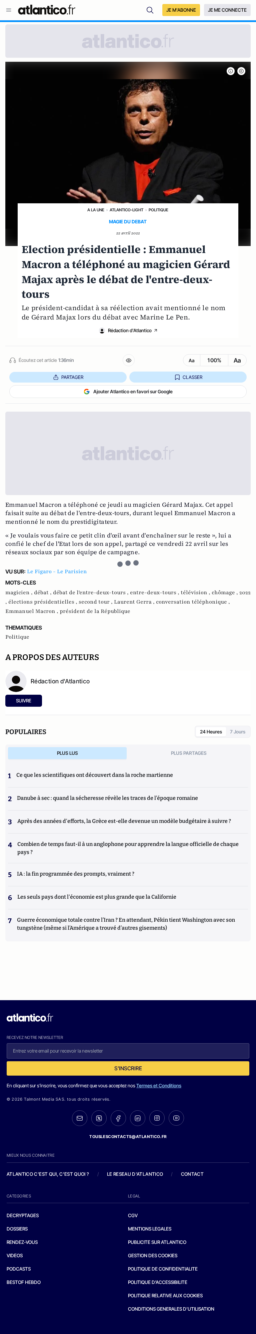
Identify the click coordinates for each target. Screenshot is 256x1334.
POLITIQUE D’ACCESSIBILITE (157, 1282)
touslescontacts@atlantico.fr (128, 1136)
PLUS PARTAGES (189, 753)
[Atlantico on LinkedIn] (137, 1118)
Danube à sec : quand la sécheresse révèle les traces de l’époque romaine (107, 798)
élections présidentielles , (43, 602)
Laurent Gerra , (135, 602)
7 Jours (237, 731)
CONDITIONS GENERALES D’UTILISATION (171, 1309)
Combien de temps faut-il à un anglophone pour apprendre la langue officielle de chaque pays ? (128, 848)
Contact (192, 1174)
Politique (158, 209)
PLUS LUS (67, 753)
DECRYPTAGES (23, 1215)
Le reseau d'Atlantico (135, 1174)
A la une (95, 209)
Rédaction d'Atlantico (130, 330)
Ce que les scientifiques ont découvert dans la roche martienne (94, 775)
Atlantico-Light (126, 209)
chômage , (225, 592)
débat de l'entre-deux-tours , (91, 592)
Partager (72, 377)
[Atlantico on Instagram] (157, 1118)
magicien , (19, 592)
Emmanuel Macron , (32, 611)
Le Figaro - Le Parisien (57, 571)
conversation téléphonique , (193, 602)
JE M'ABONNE (181, 10)
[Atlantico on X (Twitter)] (99, 1118)
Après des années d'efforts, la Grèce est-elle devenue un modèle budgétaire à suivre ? (124, 821)
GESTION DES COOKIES (152, 1255)
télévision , (196, 592)
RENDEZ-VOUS (22, 1242)
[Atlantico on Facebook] (118, 1118)
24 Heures (211, 731)
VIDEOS (15, 1255)
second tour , (96, 602)
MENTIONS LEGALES (149, 1229)
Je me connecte (227, 10)
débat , (43, 592)
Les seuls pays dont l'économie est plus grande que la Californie (96, 897)
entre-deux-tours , (155, 592)
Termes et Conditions (158, 1085)
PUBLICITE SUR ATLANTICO (157, 1242)
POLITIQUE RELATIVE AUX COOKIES (165, 1295)
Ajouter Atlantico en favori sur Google (133, 391)
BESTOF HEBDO (24, 1282)
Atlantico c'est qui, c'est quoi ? (48, 1174)
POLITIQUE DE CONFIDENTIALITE (163, 1269)
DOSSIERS (17, 1229)
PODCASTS (19, 1269)
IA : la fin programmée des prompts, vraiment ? (75, 874)
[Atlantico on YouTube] (176, 1118)
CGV (133, 1215)
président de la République (95, 611)
